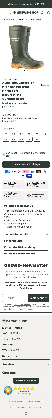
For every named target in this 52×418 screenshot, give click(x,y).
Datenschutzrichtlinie (22, 304)
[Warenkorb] (48, 12)
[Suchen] (9, 12)
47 (37, 138)
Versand (23, 118)
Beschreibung (13, 240)
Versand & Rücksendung (19, 247)
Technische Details (16, 234)
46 (29, 138)
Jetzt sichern (38, 298)
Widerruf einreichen (26, 380)
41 (37, 133)
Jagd (14, 19)
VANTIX (40, 401)
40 (29, 133)
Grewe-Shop (20, 401)
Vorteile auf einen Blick (18, 206)
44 (13, 138)
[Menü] (3, 12)
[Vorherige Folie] (3, 4)
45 (21, 138)
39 (21, 133)
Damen (21, 19)
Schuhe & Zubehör (33, 19)
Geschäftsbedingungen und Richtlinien (26, 407)
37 (5, 133)
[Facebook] (26, 413)
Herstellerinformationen (19, 253)
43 (5, 138)
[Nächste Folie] (49, 4)
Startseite (6, 19)
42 (44, 133)
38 (13, 133)
